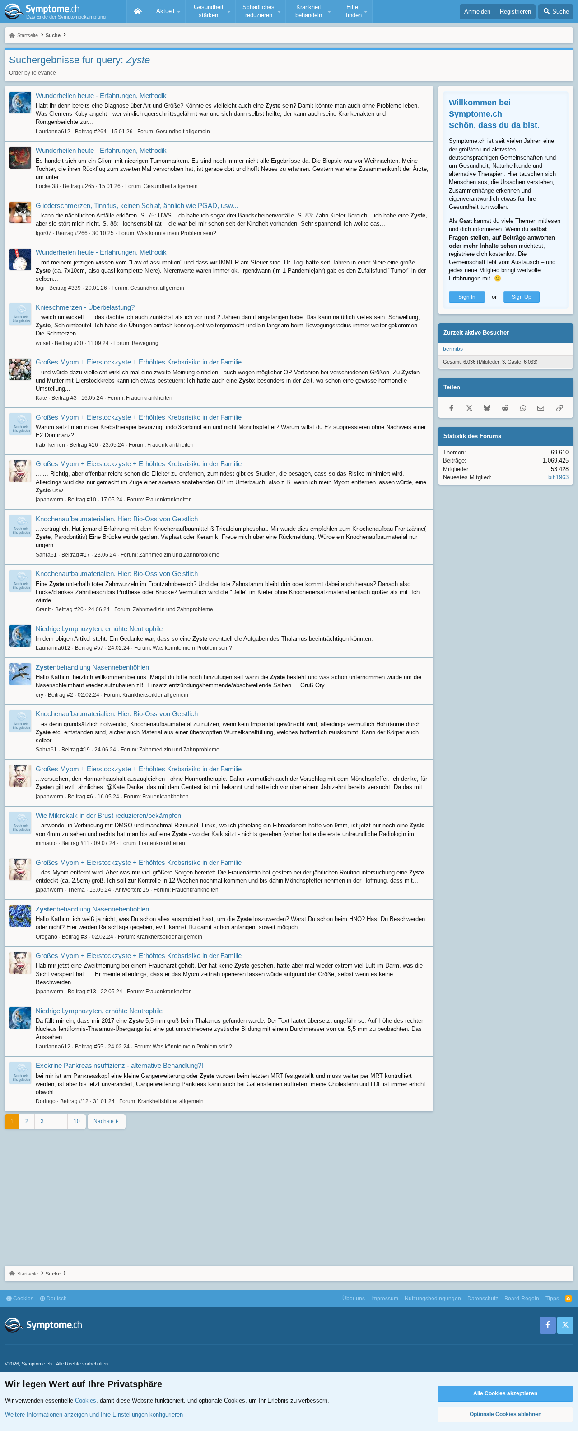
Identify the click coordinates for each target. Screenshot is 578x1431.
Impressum (384, 1298)
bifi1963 (558, 477)
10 (77, 1121)
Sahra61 (46, 555)
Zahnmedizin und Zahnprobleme (179, 555)
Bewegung (145, 343)
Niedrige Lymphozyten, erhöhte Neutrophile (99, 629)
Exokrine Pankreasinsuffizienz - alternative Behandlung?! (119, 1065)
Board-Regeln (521, 1298)
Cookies (22, 1298)
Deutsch (56, 1298)
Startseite (138, 11)
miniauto (46, 843)
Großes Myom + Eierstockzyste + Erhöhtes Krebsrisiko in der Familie (139, 362)
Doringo (46, 1101)
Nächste (103, 1121)
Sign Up (521, 297)
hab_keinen (50, 445)
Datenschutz (482, 1298)
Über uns (353, 1298)
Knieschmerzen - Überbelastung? (85, 307)
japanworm (49, 499)
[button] (167, 11)
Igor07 (43, 233)
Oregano (46, 937)
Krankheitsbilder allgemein (155, 695)
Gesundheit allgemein (183, 131)
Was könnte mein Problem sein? (176, 233)
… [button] (58, 1121)
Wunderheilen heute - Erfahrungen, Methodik (101, 95)
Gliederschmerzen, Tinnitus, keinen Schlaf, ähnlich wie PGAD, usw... (137, 205)
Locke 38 (47, 186)
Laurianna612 (53, 131)
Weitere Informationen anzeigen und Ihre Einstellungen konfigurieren (94, 1414)
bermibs (453, 349)
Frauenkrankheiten (149, 398)
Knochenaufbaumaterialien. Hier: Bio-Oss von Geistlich (117, 519)
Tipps (552, 1298)
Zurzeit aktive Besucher (476, 333)
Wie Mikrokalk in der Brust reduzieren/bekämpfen (108, 815)
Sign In (466, 297)
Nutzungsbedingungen (433, 1298)
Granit (43, 609)
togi (40, 288)
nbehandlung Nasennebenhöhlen (92, 667)
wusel (43, 343)
